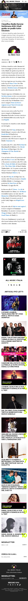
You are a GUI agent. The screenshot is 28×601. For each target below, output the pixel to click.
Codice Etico (21, 588)
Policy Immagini (17, 589)
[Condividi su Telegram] (16, 62)
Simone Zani (5, 59)
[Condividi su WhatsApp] (9, 62)
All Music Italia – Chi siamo (8, 588)
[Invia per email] (21, 62)
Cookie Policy (10, 589)
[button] (19, 62)
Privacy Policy (4, 589)
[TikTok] (20, 585)
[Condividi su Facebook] (12, 62)
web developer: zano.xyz (14, 591)
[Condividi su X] (14, 62)
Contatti (16, 588)
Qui (14, 107)
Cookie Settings (24, 589)
